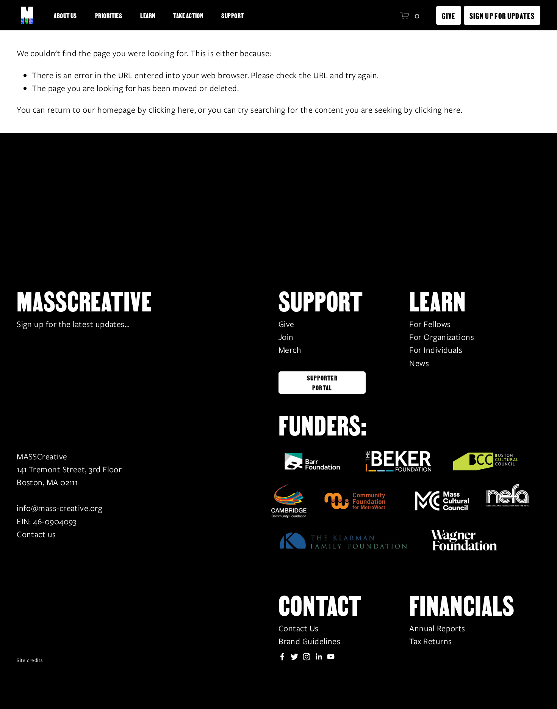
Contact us (36, 534)
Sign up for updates (502, 15)
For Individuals (435, 350)
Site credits (29, 660)
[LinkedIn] (318, 656)
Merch (289, 350)
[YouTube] (331, 656)
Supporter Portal (322, 382)
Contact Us (298, 628)
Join (286, 337)
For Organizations (441, 337)
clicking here (171, 110)
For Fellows (430, 324)
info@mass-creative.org (59, 508)
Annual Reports (437, 628)
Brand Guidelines (309, 641)
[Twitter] (294, 656)
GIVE (448, 15)
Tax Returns (430, 641)
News (419, 363)
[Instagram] (306, 656)
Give (286, 324)
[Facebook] (282, 656)
